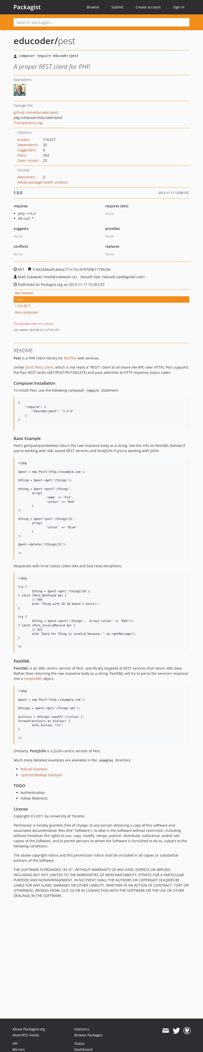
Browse (93, 7)
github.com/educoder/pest (36, 112)
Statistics (81, 1029)
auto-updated (45, 323)
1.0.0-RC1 (22, 305)
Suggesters (26, 150)
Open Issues (27, 160)
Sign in (178, 7)
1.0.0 (19, 299)
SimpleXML (33, 678)
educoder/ (36, 41)
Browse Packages (88, 1035)
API (15, 1043)
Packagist (27, 7)
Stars (21, 155)
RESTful (70, 358)
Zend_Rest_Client (39, 367)
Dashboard (83, 1049)
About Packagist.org (28, 1029)
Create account (148, 7)
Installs (23, 139)
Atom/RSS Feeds (25, 1035)
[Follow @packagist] (176, 1030)
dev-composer (26, 312)
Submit (117, 7)
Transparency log (28, 122)
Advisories (25, 177)
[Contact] (165, 1030)
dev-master (24, 293)
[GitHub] (187, 1030)
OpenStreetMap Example (41, 775)
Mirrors (18, 1049)
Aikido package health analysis (42, 182)
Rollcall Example (34, 769)
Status (79, 1043)
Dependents (27, 144)
